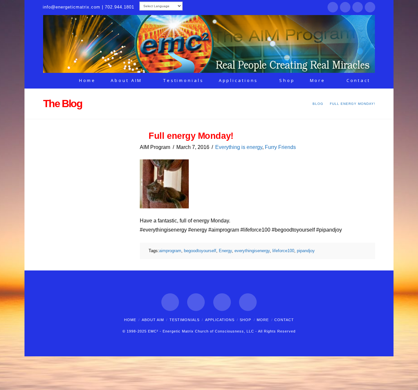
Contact (284, 320)
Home (130, 320)
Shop (245, 320)
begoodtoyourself (200, 250)
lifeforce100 (283, 250)
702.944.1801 (119, 7)
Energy (225, 250)
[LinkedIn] (357, 7)
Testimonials (184, 320)
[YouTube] (370, 7)
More (263, 320)
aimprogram (170, 250)
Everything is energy (238, 147)
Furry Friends (280, 147)
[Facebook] (333, 7)
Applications (219, 320)
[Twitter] (345, 7)
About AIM (153, 320)
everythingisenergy (252, 250)
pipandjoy (306, 250)
